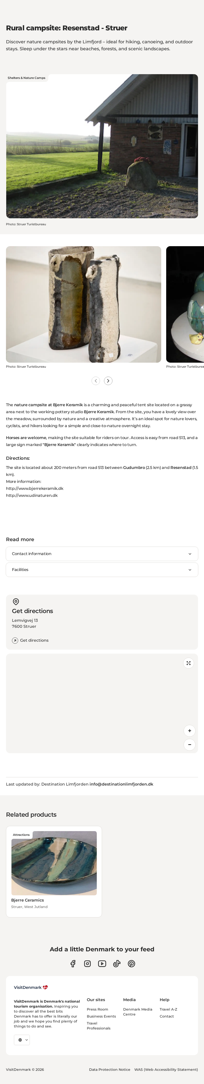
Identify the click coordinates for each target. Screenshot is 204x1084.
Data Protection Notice (109, 1069)
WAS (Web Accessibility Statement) (166, 1069)
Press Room (97, 1009)
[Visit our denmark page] (72, 963)
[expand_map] (188, 663)
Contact (167, 1016)
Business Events (101, 1016)
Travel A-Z (168, 1009)
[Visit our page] (87, 963)
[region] (102, 703)
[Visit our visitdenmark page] (102, 963)
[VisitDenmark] (31, 987)
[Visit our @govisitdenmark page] (116, 963)
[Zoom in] (190, 731)
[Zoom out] (190, 745)
